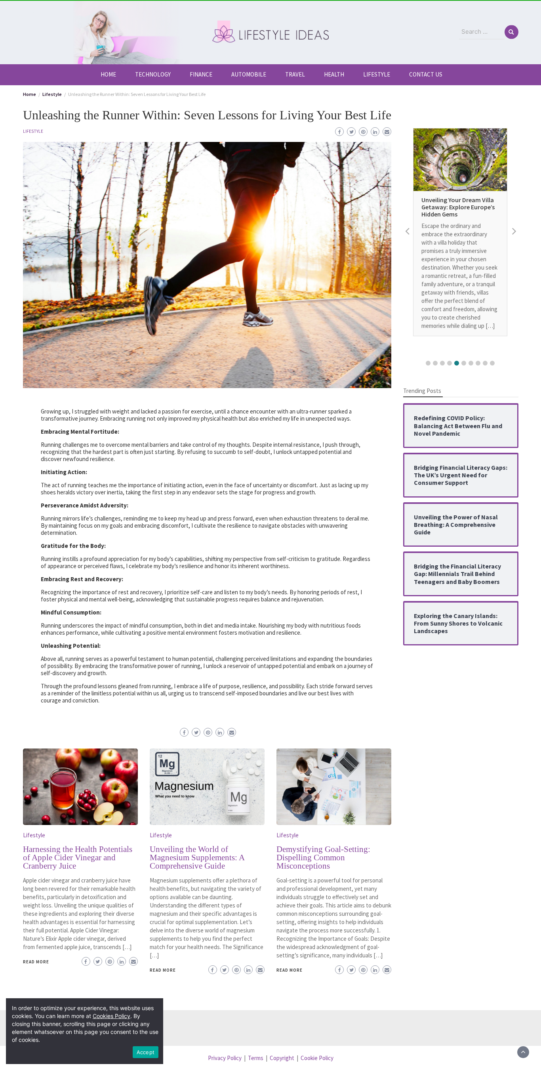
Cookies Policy (111, 1016)
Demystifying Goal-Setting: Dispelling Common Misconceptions (323, 857)
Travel (295, 74)
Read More (36, 962)
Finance (201, 74)
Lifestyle (376, 74)
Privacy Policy (225, 1058)
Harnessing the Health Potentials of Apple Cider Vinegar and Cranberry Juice (77, 857)
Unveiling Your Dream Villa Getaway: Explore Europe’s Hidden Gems (458, 207)
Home (108, 74)
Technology (153, 74)
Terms (255, 1058)
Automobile (248, 74)
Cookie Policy (317, 1058)
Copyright (282, 1058)
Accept (146, 1052)
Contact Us (425, 74)
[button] (428, 363)
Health (334, 74)
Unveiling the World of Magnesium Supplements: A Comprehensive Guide (197, 857)
